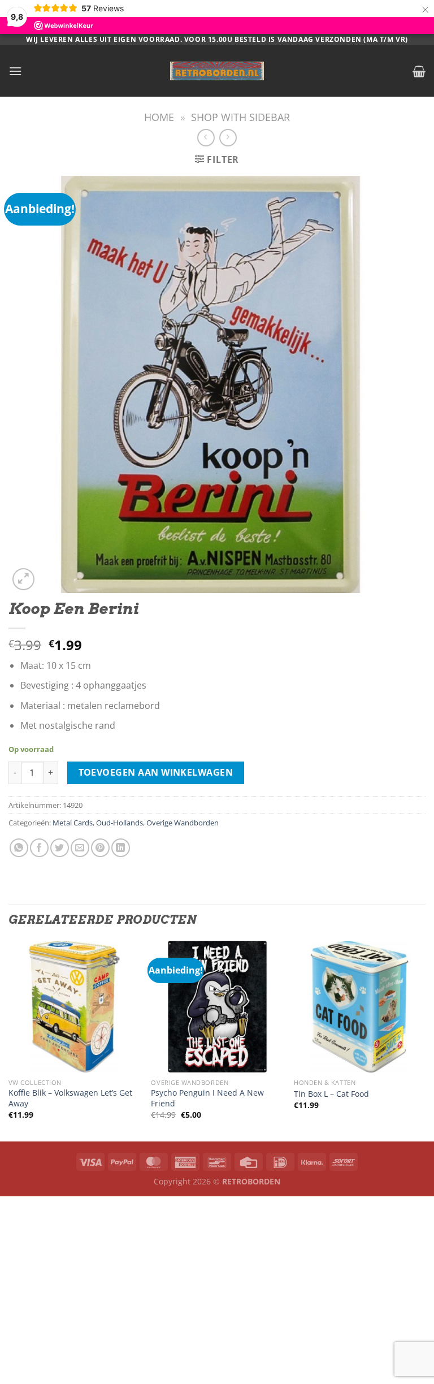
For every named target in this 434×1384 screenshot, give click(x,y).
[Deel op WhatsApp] (19, 847)
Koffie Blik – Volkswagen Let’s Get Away (70, 1098)
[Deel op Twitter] (59, 847)
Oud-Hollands (119, 823)
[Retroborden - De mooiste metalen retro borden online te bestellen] (217, 71)
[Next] (424, 1040)
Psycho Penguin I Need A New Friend (207, 1098)
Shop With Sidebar (240, 117)
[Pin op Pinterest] (100, 847)
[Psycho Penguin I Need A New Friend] (217, 1006)
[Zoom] (23, 579)
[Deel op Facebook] (39, 847)
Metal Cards (73, 823)
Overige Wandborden (182, 823)
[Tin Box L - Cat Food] (360, 1006)
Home (159, 117)
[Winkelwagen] (419, 71)
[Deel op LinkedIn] (120, 847)
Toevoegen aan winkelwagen (156, 772)
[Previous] (9, 1040)
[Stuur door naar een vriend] (80, 847)
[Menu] (15, 71)
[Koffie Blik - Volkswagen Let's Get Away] (74, 1006)
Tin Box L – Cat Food (331, 1094)
